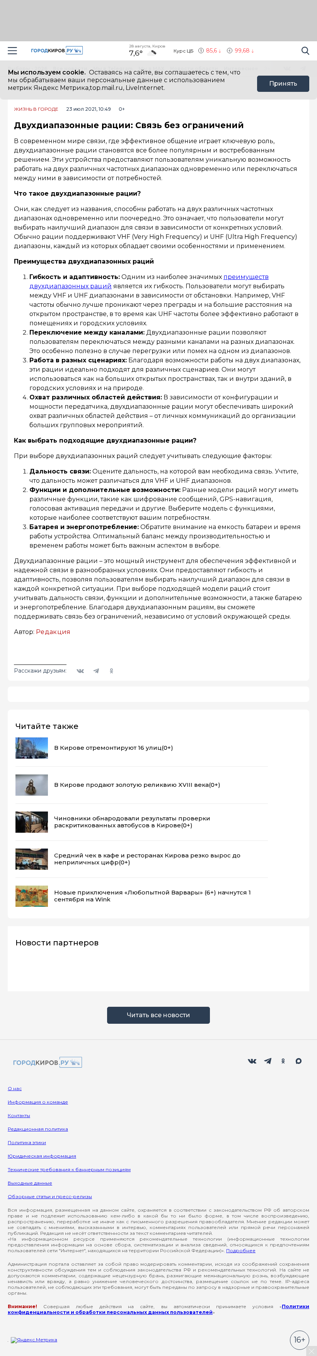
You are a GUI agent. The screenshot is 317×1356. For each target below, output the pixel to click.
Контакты (19, 1115)
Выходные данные (30, 1183)
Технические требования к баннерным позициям (69, 1169)
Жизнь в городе (36, 109)
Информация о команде (38, 1102)
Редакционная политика (38, 1129)
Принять (283, 83)
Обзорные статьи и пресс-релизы (50, 1196)
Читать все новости (158, 1015)
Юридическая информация (42, 1156)
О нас (15, 1088)
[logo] (46, 1062)
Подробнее (241, 1250)
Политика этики (27, 1142)
